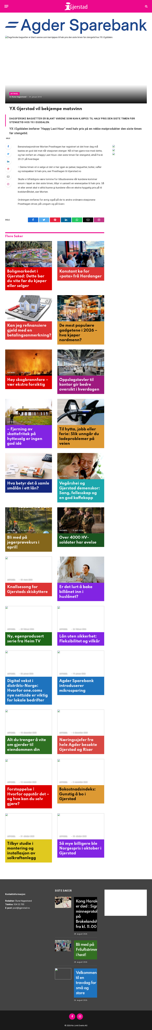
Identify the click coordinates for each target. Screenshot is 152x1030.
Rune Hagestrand (19, 97)
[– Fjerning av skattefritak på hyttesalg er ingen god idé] (28, 412)
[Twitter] (8, 154)
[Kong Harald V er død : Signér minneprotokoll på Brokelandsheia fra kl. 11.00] (63, 902)
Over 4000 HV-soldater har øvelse (77, 540)
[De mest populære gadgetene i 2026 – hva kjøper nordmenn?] (80, 308)
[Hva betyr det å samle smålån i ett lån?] (28, 466)
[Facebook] (8, 146)
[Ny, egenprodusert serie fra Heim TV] (28, 619)
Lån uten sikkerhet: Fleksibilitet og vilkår (79, 638)
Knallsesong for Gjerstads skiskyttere (27, 589)
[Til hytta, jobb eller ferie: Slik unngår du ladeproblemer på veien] (80, 412)
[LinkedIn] (8, 161)
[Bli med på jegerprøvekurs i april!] (28, 520)
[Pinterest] (8, 169)
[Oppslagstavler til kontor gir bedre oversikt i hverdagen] (80, 362)
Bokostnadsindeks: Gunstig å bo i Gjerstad (77, 794)
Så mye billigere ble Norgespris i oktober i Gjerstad (80, 848)
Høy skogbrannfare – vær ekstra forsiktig (27, 382)
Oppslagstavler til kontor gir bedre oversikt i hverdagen (79, 384)
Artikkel (14, 94)
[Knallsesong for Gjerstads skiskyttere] (28, 570)
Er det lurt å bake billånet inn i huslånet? (75, 592)
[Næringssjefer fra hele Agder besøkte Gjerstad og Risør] (80, 723)
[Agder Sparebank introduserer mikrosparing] (80, 664)
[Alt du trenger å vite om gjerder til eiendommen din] (28, 723)
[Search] (146, 6)
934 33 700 (19, 904)
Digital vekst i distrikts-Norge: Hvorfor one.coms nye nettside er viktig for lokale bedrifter (27, 690)
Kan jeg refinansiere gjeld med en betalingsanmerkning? (28, 330)
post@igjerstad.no (21, 908)
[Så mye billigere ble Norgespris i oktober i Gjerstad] (80, 826)
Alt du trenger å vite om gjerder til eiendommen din (26, 745)
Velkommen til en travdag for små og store (86, 983)
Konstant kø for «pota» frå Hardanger (80, 273)
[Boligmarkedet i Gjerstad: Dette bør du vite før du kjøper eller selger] (28, 254)
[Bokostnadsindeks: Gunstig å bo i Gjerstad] (80, 772)
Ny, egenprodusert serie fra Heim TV (25, 638)
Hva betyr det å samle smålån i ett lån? (28, 485)
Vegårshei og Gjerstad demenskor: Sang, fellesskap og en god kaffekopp (79, 490)
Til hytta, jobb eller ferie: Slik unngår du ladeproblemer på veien (79, 436)
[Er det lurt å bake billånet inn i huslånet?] (80, 570)
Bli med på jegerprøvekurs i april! (23, 542)
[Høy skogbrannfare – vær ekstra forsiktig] (28, 362)
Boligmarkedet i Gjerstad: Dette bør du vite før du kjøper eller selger (27, 278)
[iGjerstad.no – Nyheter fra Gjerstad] (76, 6)
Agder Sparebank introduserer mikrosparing (76, 686)
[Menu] (6, 6)
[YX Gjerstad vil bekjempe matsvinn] (76, 69)
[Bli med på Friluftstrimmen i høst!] (63, 945)
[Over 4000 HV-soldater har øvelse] (80, 520)
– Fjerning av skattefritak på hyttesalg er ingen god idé (24, 436)
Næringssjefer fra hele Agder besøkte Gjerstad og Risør (78, 745)
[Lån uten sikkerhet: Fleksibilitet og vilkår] (80, 619)
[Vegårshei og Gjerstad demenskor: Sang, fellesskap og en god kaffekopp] (80, 466)
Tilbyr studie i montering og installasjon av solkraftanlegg (21, 851)
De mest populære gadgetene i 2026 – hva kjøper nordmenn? (78, 333)
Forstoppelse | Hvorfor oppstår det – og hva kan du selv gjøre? (28, 796)
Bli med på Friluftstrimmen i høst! (89, 950)
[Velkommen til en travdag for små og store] (63, 973)
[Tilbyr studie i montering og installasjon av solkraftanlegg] (28, 826)
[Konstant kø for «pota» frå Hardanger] (80, 254)
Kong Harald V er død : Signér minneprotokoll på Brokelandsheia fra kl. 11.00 (89, 914)
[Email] (8, 176)
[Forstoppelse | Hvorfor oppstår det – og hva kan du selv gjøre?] (28, 772)
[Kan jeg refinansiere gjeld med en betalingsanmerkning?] (28, 308)
